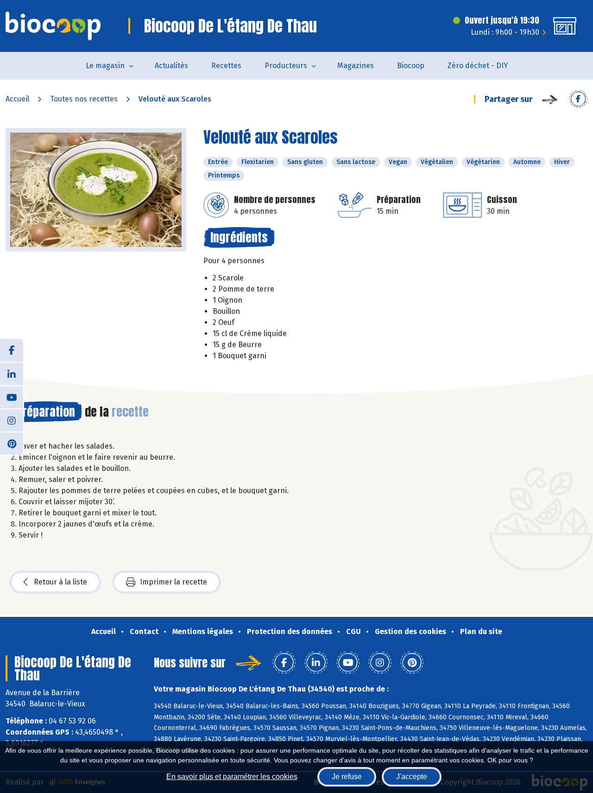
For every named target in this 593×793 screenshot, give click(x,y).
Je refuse (347, 776)
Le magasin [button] (105, 65)
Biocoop (410, 65)
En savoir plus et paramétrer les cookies (231, 776)
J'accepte (411, 776)
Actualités (171, 65)
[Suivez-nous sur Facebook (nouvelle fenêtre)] (11, 350)
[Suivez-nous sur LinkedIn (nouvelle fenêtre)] (11, 373)
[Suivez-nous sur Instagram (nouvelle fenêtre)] (11, 419)
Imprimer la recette (173, 581)
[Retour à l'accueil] (53, 26)
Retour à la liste (60, 581)
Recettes (226, 65)
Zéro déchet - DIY (478, 65)
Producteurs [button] (286, 65)
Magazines (355, 65)
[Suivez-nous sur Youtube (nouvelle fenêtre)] (11, 396)
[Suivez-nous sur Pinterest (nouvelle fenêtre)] (11, 443)
